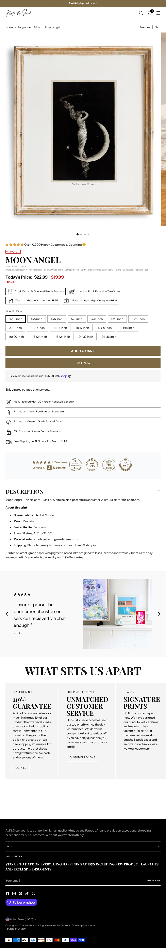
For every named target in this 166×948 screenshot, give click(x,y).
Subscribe (154, 880)
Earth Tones (86, 269)
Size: (15, 311)
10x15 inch (37, 328)
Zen (146, 269)
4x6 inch (57, 319)
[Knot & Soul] (18, 12)
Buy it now (83, 363)
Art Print (28, 269)
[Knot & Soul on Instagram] (14, 894)
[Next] (115, 3)
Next (158, 27)
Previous (144, 27)
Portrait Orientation (124, 269)
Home (9, 27)
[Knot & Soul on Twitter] (33, 894)
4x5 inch (36, 319)
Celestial (75, 269)
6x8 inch (97, 319)
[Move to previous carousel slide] (6, 614)
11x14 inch (60, 328)
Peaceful (109, 269)
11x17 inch (82, 328)
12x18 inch (127, 328)
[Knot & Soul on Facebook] (7, 894)
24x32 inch (86, 337)
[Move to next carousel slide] (159, 614)
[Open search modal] (141, 13)
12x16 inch (105, 328)
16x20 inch (16, 337)
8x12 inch (138, 319)
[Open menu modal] (158, 13)
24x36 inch (109, 337)
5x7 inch (76, 319)
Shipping (11, 389)
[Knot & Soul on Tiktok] (27, 894)
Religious (139, 269)
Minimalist (98, 269)
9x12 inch (15, 328)
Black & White (50, 269)
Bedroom (37, 269)
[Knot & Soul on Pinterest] (20, 894)
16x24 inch (39, 337)
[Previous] (50, 3)
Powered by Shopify (15, 928)
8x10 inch (15, 319)
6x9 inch (117, 319)
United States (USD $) (21, 919)
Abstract (18, 269)
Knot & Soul (31, 925)
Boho (60, 269)
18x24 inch (62, 337)
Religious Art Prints (29, 27)
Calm (67, 269)
